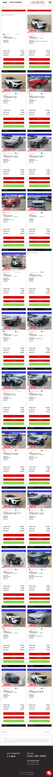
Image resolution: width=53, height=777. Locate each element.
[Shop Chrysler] (5, 2)
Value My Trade (14, 63)
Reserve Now (14, 66)
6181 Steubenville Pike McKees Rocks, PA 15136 (38, 3)
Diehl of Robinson (5, 71)
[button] (50, 23)
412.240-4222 (22, 71)
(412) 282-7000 (38, 2)
